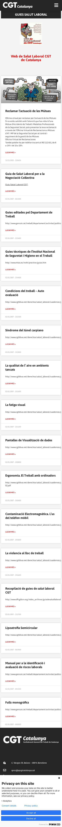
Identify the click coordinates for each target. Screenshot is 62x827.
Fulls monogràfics (17, 702)
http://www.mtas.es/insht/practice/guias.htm (25, 262)
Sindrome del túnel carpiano (24, 330)
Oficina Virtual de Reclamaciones (20, 139)
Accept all (31, 812)
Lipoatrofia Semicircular (21, 628)
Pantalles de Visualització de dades (28, 440)
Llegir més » (10, 152)
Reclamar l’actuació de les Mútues (28, 111)
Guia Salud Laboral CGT (16, 184)
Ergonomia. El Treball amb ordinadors (30, 475)
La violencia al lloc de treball (24, 553)
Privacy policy (31, 806)
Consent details (9, 806)
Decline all (31, 818)
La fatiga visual (15, 404)
